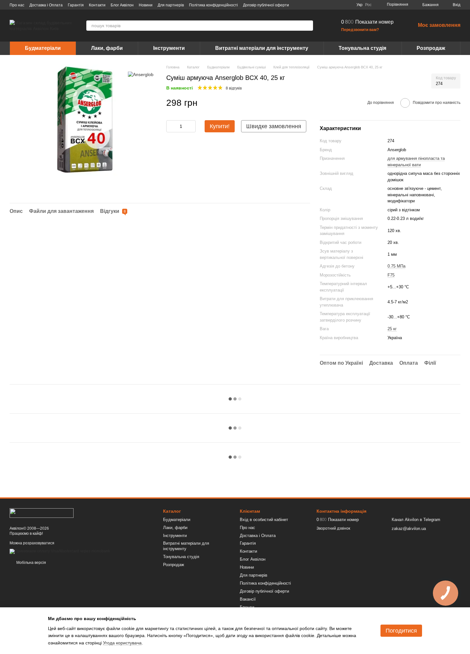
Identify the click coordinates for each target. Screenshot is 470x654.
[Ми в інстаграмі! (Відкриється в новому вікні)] (332, 4)
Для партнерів (171, 5)
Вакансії (248, 599)
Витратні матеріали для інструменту (261, 48)
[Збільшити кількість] (190, 126)
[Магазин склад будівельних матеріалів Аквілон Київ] (42, 512)
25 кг (392, 328)
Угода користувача (122, 642)
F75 (391, 275)
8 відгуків (234, 88)
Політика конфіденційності (213, 5)
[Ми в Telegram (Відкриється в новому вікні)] (339, 4)
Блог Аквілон (122, 5)
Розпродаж (431, 48)
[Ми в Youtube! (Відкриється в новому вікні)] (324, 4)
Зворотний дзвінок (333, 528)
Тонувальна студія (362, 48)
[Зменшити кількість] (171, 126)
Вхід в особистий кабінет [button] (264, 519)
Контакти (97, 5)
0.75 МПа (396, 266)
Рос (368, 5)
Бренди (247, 607)
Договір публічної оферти (266, 5)
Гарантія (76, 5)
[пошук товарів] (308, 25)
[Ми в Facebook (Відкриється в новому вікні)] (316, 4)
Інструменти (169, 48)
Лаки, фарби (107, 48)
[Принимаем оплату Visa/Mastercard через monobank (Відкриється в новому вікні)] (60, 551)
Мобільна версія (30, 562)
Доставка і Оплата (46, 5)
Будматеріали (43, 48)
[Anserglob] (140, 74)
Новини (146, 5)
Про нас (17, 5)
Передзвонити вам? (360, 29)
